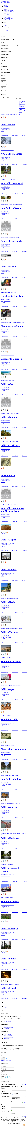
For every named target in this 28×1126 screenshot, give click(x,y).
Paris (8, 14)
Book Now (24, 135)
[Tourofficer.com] (5, 1)
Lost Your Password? (6, 1060)
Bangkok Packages (8, 18)
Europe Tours (7, 13)
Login (2, 2)
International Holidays (9, 11)
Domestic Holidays (8, 10)
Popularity (21, 106)
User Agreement (7, 1034)
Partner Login (7, 1028)
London (8, 15)
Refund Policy (7, 1038)
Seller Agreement (8, 1035)
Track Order (6, 2)
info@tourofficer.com (9, 1021)
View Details (15, 135)
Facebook (6, 6)
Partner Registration (8, 1027)
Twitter (5, 5)
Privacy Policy (7, 1039)
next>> (5, 1007)
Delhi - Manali (7, 17)
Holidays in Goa (7, 19)
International (9, 30)
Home (5, 9)
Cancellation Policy (8, 1037)
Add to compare (4, 135)
